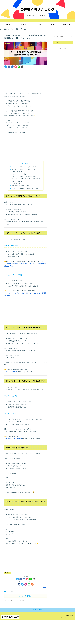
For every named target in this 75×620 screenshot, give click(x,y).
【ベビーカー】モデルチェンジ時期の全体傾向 (24, 176)
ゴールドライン (17, 183)
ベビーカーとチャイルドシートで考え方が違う (24, 169)
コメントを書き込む (25, 596)
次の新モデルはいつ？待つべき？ (20, 185)
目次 (23, 163)
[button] (22, 66)
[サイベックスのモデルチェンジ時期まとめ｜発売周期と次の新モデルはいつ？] (12, 66)
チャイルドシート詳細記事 (14, 438)
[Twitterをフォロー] (22, 584)
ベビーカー (8, 572)
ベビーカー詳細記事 (12, 372)
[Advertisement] (25, 80)
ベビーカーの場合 (17, 171)
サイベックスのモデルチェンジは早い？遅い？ (24, 167)
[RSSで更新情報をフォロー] (32, 584)
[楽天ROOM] (25, 584)
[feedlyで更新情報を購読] (29, 584)
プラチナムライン (17, 181)
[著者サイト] (19, 584)
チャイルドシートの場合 (19, 174)
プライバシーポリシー (68, 615)
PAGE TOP (38, 610)
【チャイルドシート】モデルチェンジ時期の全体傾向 (26, 178)
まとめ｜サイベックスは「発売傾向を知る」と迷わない (26, 188)
